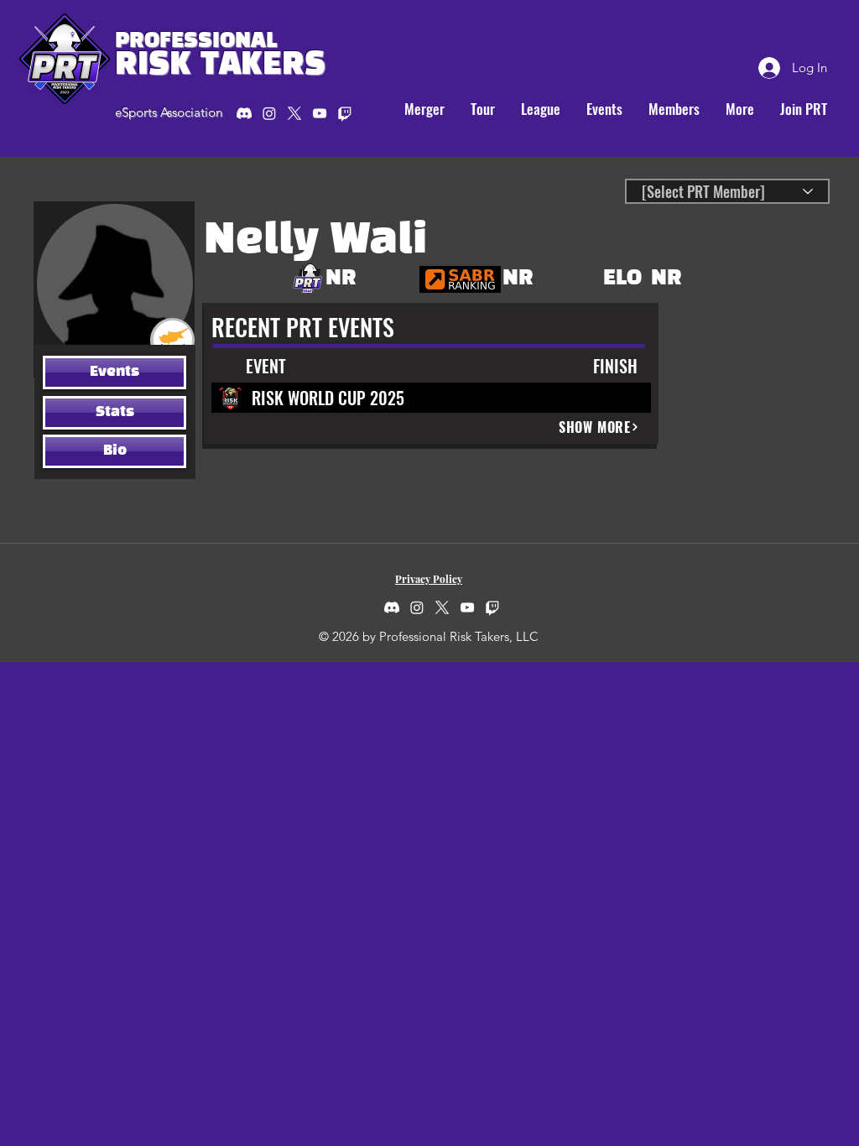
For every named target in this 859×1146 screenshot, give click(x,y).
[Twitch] (492, 607)
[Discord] (244, 113)
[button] (482, 109)
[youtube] (319, 113)
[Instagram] (269, 113)
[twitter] (294, 113)
